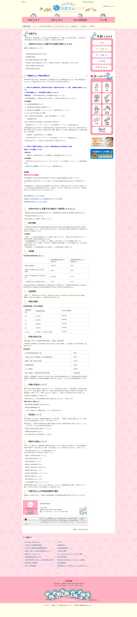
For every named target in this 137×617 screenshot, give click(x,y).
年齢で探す (74, 26)
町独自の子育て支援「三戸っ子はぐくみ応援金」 (71, 560)
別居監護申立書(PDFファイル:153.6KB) (35, 201)
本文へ (24, 1)
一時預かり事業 (61, 551)
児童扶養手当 (61, 545)
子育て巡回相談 (61, 557)
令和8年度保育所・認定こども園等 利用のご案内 (39, 560)
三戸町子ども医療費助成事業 (33, 545)
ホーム (35, 26)
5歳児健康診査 (61, 562)
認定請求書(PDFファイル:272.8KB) (34, 196)
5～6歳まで (83, 26)
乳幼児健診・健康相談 (31, 562)
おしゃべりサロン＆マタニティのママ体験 (69, 554)
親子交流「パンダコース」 (32, 554)
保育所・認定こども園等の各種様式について (38, 551)
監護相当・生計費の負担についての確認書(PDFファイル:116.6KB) (43, 198)
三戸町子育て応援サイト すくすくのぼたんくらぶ (53, 26)
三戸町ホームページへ (109, 6)
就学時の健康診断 (62, 548)
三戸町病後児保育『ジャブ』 (33, 557)
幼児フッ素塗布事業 (30, 565)
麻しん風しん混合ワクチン (32, 542)
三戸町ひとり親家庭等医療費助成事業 (36, 548)
